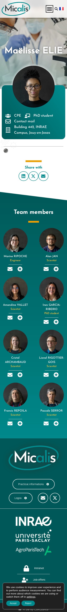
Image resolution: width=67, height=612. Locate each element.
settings (31, 596)
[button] (56, 9)
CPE (17, 116)
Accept (13, 603)
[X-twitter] (55, 498)
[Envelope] (43, 498)
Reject (28, 603)
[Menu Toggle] (49, 9)
